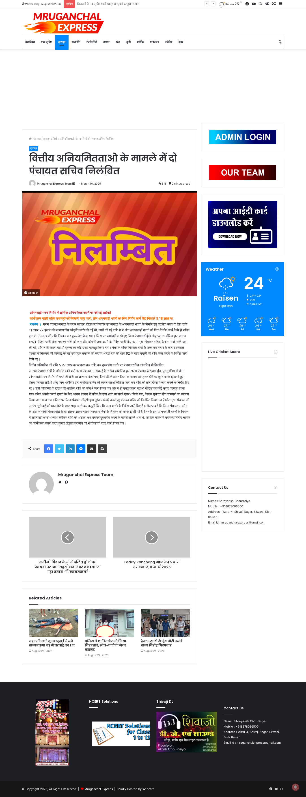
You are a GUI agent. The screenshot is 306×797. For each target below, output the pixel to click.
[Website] (61, 482)
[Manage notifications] (295, 787)
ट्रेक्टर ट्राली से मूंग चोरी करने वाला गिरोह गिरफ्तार (161, 643)
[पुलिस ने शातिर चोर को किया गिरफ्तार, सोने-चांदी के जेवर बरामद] (109, 623)
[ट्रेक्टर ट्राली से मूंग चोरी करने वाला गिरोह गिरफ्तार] (165, 623)
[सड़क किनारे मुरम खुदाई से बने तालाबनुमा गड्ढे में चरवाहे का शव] (53, 623)
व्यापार (106, 42)
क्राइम (61, 42)
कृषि (128, 42)
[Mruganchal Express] (63, 23)
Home (36, 138)
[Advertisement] (153, 84)
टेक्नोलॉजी (91, 42)
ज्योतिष (168, 42)
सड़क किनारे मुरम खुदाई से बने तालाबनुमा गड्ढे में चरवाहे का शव (52, 643)
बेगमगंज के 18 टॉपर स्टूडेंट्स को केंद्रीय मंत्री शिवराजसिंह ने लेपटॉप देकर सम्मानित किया (124, 4)
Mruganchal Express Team (54, 183)
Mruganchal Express (99, 789)
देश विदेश (30, 42)
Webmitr (148, 789)
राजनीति (76, 42)
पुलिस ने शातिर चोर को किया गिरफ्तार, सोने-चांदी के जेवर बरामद (105, 645)
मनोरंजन (154, 42)
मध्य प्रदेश (46, 42)
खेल (118, 42)
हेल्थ (181, 42)
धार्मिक (140, 42)
